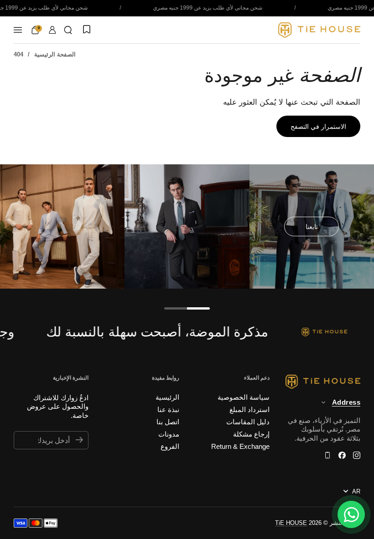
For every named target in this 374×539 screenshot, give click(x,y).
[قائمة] (18, 30)
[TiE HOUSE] (319, 30)
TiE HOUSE (291, 522)
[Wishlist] (85, 30)
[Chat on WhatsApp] (351, 514)
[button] (68, 30)
